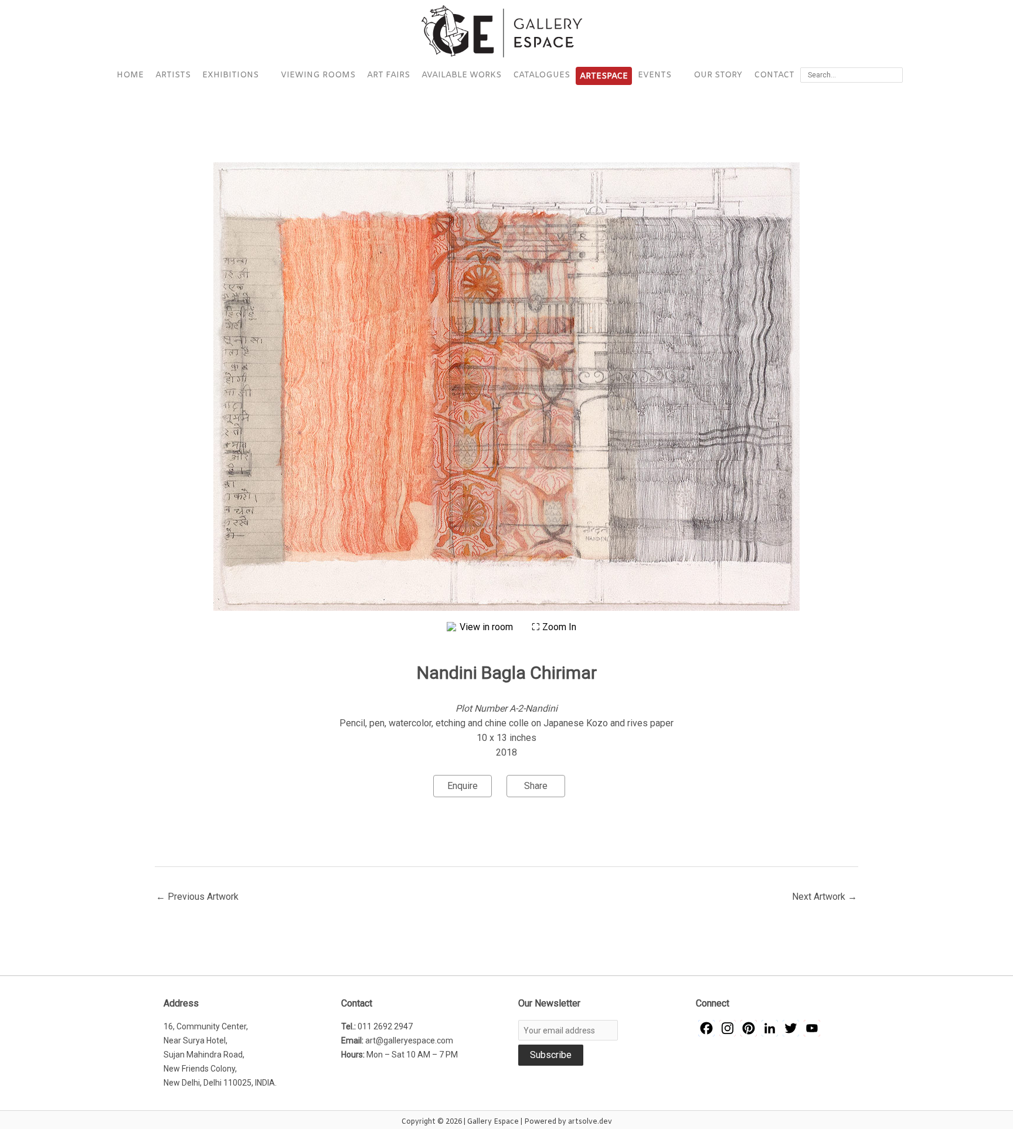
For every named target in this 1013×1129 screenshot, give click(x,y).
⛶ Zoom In (554, 626)
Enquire (462, 785)
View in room (487, 626)
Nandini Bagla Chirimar (507, 672)
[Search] (895, 75)
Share (536, 785)
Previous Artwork (197, 896)
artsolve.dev (590, 1122)
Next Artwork (824, 896)
